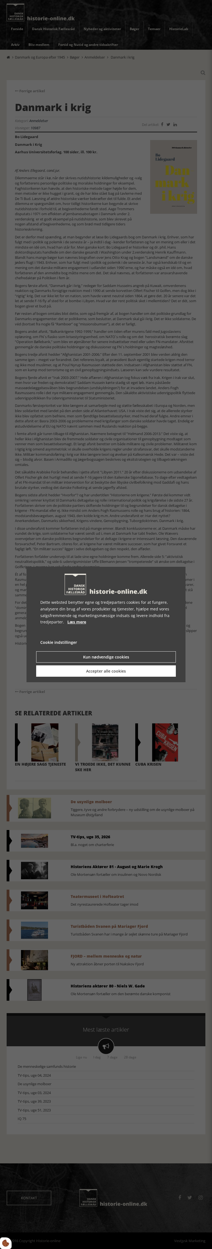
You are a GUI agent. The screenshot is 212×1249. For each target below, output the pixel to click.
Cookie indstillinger (58, 642)
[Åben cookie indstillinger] (6, 1243)
